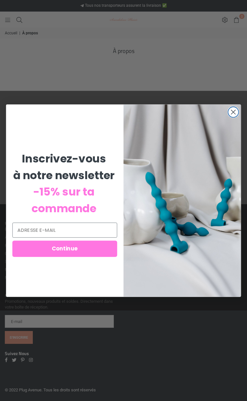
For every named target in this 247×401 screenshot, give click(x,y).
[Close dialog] (233, 112)
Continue (65, 248)
